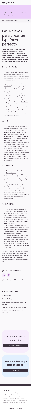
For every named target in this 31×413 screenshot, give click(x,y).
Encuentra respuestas (15, 345)
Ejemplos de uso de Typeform (19, 13)
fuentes (6, 181)
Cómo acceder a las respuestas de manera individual (14, 303)
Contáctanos (15, 370)
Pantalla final (24, 102)
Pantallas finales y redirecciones (11, 299)
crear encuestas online (9, 253)
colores (11, 181)
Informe (19, 108)
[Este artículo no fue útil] (8, 275)
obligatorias (7, 86)
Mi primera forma (6, 295)
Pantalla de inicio (14, 74)
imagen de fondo (11, 173)
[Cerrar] (29, 388)
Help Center (5, 13)
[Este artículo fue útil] (4, 275)
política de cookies (19, 402)
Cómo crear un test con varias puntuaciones (14, 307)
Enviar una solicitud (20, 280)
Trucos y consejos (9, 15)
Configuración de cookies (15, 408)
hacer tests (9, 255)
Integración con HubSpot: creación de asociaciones (12, 311)
